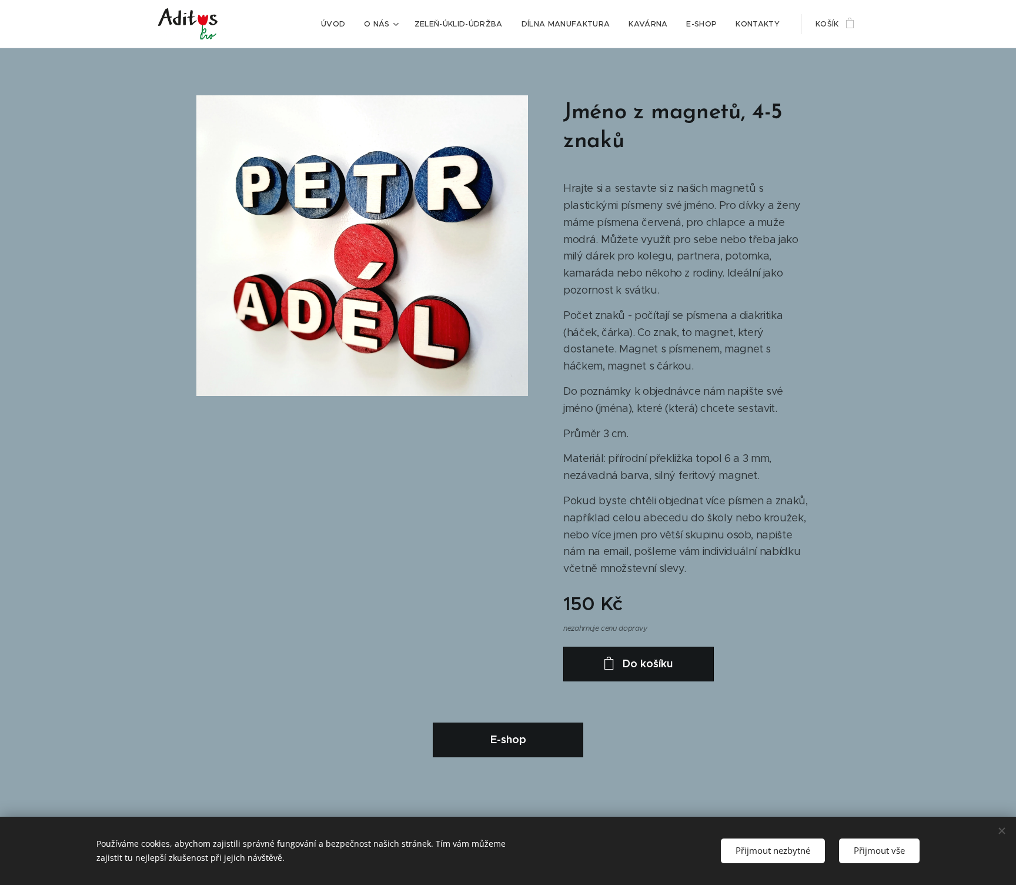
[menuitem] (336, 24)
